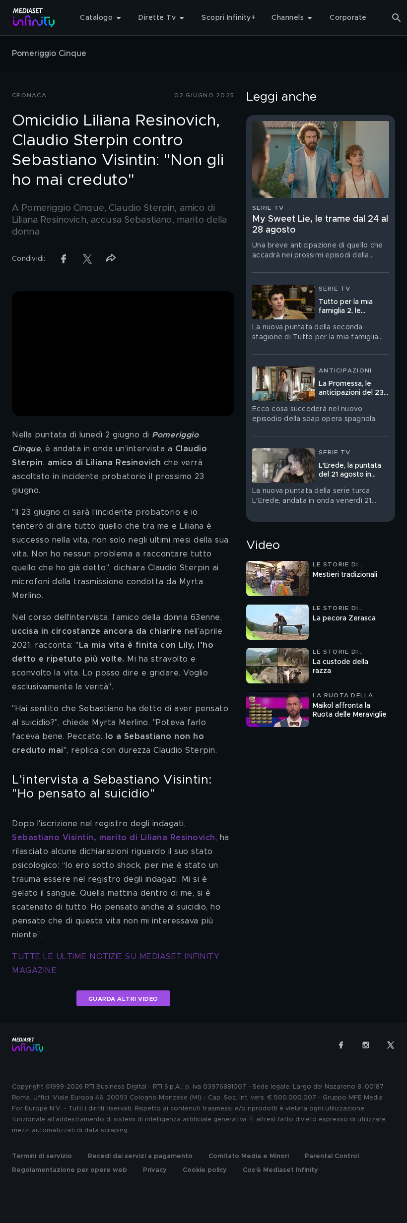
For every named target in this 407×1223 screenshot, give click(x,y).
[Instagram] (365, 1044)
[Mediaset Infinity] (34, 17)
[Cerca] (397, 18)
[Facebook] (341, 1044)
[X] (390, 1044)
